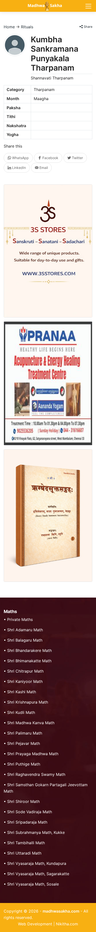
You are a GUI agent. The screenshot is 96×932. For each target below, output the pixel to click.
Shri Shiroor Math (23, 801)
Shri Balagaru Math (24, 640)
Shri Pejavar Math (23, 743)
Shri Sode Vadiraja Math (29, 811)
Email (43, 167)
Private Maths (20, 619)
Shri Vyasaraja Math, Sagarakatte (38, 873)
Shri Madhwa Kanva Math (30, 722)
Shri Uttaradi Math (24, 853)
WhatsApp (20, 158)
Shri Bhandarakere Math (29, 650)
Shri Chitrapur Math (25, 671)
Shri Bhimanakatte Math (29, 660)
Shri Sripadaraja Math (27, 822)
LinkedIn (18, 167)
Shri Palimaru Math (24, 733)
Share (87, 27)
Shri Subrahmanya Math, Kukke (36, 832)
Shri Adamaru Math (25, 629)
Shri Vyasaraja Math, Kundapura (36, 863)
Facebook (49, 158)
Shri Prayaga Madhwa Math (32, 753)
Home (9, 26)
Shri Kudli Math (21, 712)
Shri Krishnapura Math (27, 702)
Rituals (27, 26)
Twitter (77, 158)
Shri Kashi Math (21, 691)
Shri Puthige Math (23, 764)
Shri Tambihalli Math (26, 842)
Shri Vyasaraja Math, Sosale (33, 884)
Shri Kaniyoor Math (25, 681)
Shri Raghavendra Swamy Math (36, 774)
